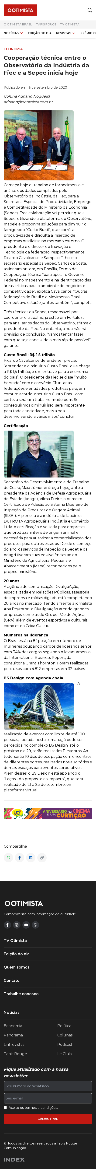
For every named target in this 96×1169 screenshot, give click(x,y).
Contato (12, 980)
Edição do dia (39, 33)
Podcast (64, 1044)
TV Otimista (69, 24)
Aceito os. (33, 1108)
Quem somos (17, 967)
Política (64, 1026)
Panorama (13, 1035)
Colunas (64, 1035)
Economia (13, 1026)
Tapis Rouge (46, 24)
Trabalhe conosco (21, 994)
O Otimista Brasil (18, 24)
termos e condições (41, 1108)
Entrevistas (14, 1044)
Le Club (64, 1054)
